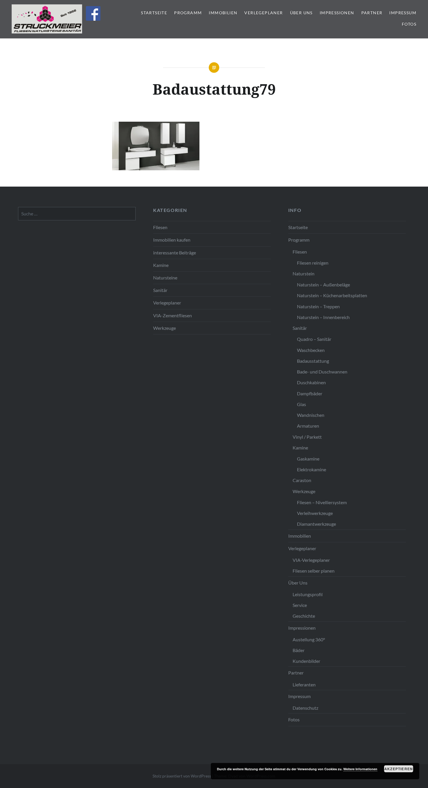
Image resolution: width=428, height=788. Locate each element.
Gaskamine (308, 458)
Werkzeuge (164, 328)
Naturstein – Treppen (318, 306)
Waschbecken (311, 350)
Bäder (299, 650)
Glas (301, 404)
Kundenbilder (306, 661)
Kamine (161, 265)
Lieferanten (304, 684)
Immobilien (223, 12)
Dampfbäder (309, 393)
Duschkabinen (311, 382)
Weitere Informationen (360, 769)
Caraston (302, 480)
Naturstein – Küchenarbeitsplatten (332, 295)
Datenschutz (305, 708)
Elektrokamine (311, 469)
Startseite (154, 12)
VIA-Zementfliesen (172, 315)
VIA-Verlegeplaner (311, 560)
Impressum (402, 12)
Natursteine (165, 277)
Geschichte (304, 616)
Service (300, 605)
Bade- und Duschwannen (322, 371)
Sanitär (160, 290)
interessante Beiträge (174, 252)
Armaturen (308, 425)
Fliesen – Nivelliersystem (322, 502)
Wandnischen (310, 415)
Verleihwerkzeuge (315, 513)
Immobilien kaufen (171, 239)
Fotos (409, 24)
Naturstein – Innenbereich (323, 317)
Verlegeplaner (263, 12)
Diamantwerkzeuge (316, 524)
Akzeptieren (398, 768)
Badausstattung (313, 361)
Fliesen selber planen (314, 570)
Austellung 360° (309, 639)
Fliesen (160, 227)
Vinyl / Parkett (307, 437)
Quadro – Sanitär (314, 339)
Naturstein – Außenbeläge (323, 284)
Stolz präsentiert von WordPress (182, 775)
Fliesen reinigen (312, 262)
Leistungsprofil (308, 594)
